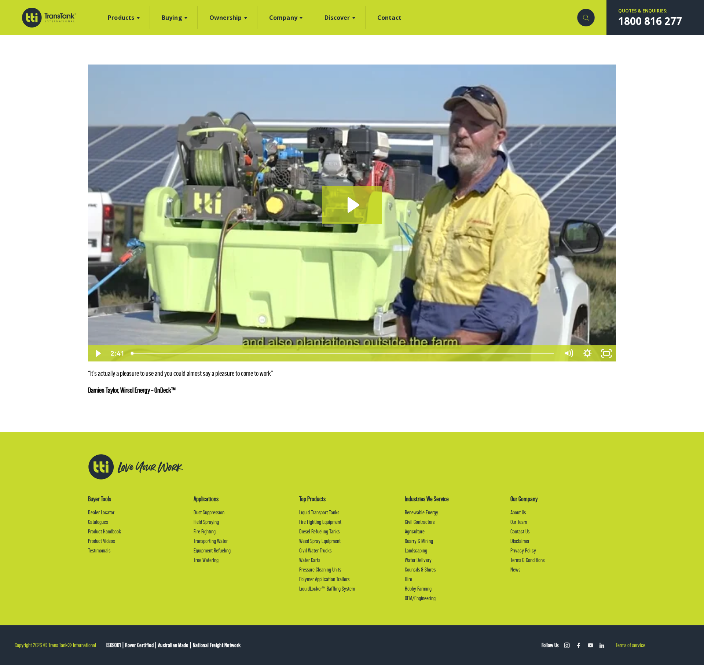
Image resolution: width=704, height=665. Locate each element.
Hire (408, 579)
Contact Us (519, 531)
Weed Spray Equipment (320, 540)
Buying (172, 18)
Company (283, 18)
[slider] (343, 353)
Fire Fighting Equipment (320, 521)
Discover (337, 18)
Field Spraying (206, 521)
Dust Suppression (209, 512)
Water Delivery (418, 559)
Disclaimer (519, 540)
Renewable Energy (421, 512)
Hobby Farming (418, 588)
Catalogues (98, 521)
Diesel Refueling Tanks (319, 531)
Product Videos (101, 540)
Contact (389, 18)
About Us (518, 512)
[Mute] (568, 353)
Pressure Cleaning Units (320, 569)
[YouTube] (590, 645)
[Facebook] (578, 645)
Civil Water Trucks (315, 550)
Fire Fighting (205, 531)
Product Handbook (104, 531)
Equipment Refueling (212, 550)
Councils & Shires (420, 569)
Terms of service (630, 645)
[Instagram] (567, 645)
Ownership (225, 18)
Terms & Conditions (527, 559)
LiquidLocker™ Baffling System (327, 588)
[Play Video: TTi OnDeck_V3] (352, 205)
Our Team (518, 521)
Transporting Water (211, 540)
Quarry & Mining (419, 540)
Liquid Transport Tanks (319, 512)
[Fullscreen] (606, 353)
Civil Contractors (419, 521)
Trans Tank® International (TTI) (49, 17)
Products (121, 18)
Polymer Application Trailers (324, 579)
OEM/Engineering (420, 598)
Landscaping (416, 550)
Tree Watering (206, 559)
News (515, 569)
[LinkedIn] (602, 645)
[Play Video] (97, 353)
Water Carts (309, 559)
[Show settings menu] (587, 353)
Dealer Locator (101, 512)
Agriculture (415, 531)
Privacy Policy (523, 550)
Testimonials (99, 550)
